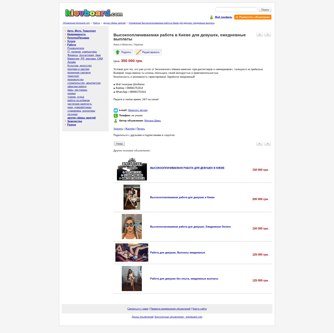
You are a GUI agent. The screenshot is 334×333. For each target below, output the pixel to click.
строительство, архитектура (84, 83)
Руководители (75, 48)
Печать (141, 128)
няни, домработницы (79, 107)
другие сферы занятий (114, 23)
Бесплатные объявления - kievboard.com (178, 316)
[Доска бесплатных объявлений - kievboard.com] (92, 16)
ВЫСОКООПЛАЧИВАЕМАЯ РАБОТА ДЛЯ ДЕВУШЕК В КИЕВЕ (187, 167)
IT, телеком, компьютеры (82, 51)
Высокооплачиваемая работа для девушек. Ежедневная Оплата (190, 226)
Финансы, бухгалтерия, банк (84, 55)
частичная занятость (79, 103)
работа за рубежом (78, 100)
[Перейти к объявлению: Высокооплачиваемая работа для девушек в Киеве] (132, 208)
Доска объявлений (142, 316)
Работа (96, 23)
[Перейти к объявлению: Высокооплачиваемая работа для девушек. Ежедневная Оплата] (132, 238)
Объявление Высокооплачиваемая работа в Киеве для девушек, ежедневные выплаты (172, 23)
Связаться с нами (137, 308)
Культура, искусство (79, 65)
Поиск (265, 9)
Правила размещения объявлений (170, 308)
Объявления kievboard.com (76, 23)
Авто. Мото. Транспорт (81, 30)
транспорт (73, 76)
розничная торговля (79, 72)
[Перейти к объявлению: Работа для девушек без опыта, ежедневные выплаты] (132, 290)
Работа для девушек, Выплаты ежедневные (177, 252)
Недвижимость (76, 34)
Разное (71, 124)
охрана (71, 93)
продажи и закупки (78, 69)
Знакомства (74, 121)
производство (75, 79)
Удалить (118, 128)
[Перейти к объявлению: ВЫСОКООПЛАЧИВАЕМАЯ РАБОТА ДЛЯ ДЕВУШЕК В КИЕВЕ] (132, 179)
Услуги (71, 41)
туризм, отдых (75, 96)
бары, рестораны (77, 89)
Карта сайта (200, 308)
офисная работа (76, 86)
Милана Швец (152, 120)
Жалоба (130, 128)
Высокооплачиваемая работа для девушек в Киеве (182, 197)
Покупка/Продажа (78, 37)
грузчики (72, 114)
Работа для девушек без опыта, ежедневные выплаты (184, 278)
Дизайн (71, 62)
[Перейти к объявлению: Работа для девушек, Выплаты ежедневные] (131, 260)
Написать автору (138, 110)
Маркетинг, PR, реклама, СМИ (85, 58)
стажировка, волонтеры (81, 110)
